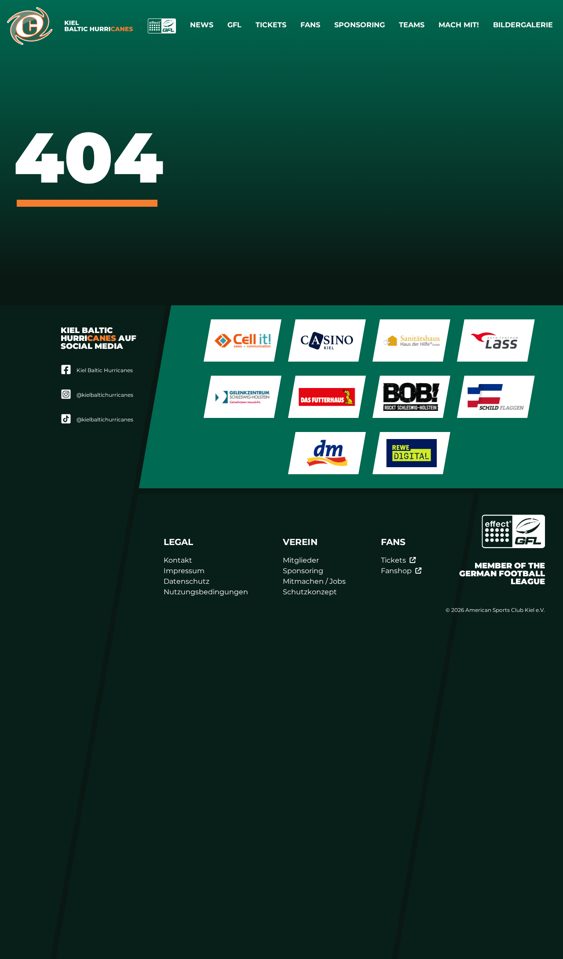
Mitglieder (301, 560)
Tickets (271, 25)
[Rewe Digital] (411, 453)
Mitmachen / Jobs (314, 581)
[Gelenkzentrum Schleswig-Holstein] (243, 397)
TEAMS (411, 25)
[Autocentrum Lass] (496, 340)
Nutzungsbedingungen (206, 592)
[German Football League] (513, 531)
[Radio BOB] (411, 397)
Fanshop (396, 571)
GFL (234, 25)
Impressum (184, 571)
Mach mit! (459, 25)
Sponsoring (359, 25)
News (201, 25)
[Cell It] (243, 340)
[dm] (327, 453)
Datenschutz (186, 581)
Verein (300, 542)
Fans (310, 25)
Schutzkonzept (310, 592)
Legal (178, 542)
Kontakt (178, 560)
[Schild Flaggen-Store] (496, 397)
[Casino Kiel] (327, 340)
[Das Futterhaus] (327, 397)
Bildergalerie (523, 25)
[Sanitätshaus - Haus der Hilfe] (411, 340)
